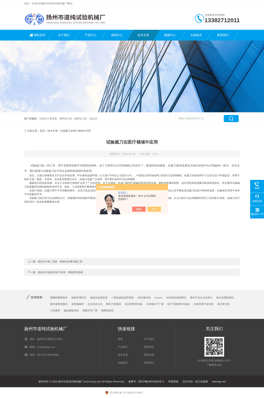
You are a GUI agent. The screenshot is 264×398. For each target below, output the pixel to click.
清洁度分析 (223, 304)
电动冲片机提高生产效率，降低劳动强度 (60, 272)
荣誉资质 (149, 354)
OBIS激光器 (144, 297)
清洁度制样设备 (133, 304)
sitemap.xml (219, 381)
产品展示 (123, 346)
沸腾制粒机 (107, 310)
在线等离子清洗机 (203, 304)
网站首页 (39, 35)
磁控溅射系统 (71, 310)
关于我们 (64, 35)
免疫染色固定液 (99, 297)
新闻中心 (117, 35)
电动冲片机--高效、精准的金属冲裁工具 (60, 261)
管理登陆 (173, 381)
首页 (42, 130)
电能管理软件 (78, 297)
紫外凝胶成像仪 (59, 304)
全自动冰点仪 (95, 304)
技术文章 (143, 35)
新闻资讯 (149, 346)
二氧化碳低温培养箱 (122, 297)
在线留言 (196, 35)
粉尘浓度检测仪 (225, 297)
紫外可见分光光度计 (201, 297)
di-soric (158, 297)
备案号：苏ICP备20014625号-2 (146, 381)
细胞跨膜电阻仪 (59, 297)
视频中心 (170, 35)
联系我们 (223, 35)
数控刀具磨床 (113, 304)
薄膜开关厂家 (90, 310)
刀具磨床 (55, 310)
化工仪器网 (201, 381)
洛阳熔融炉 (77, 304)
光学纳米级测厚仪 (176, 297)
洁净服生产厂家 (155, 304)
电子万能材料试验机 (178, 304)
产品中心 (90, 35)
